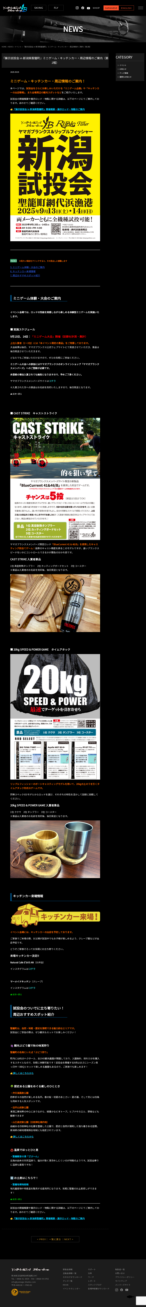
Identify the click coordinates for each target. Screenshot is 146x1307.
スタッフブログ (95, 1284)
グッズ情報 (123, 73)
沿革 (90, 1273)
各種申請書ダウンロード (98, 1288)
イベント (18, 46)
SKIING (38, 8)
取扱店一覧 (120, 1269)
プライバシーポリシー (125, 1277)
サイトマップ (121, 1281)
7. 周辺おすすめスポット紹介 (25, 275)
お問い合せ (120, 1273)
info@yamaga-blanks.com (23, 1282)
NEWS (10, 46)
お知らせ (122, 69)
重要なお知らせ (125, 77)
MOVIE (66, 1284)
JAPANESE (111, 8)
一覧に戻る (55, 1239)
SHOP (96, 8)
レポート (92, 1281)
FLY (56, 8)
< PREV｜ (43, 1239)
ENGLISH (126, 8)
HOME (4, 46)
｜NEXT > (67, 1239)
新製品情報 (68, 1269)
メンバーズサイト (123, 1284)
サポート (92, 1269)
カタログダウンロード (72, 1277)
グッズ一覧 (68, 1281)
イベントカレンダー (71, 1288)
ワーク (91, 1277)
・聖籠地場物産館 (19, 1184)
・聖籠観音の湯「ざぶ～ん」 (25, 1156)
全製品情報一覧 (70, 1273)
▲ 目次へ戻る (16, 393)
